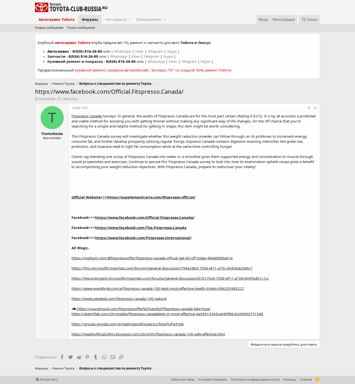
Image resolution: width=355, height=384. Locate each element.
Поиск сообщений (81, 27)
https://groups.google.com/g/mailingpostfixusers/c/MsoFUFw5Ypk (127, 323)
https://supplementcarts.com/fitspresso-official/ (151, 197)
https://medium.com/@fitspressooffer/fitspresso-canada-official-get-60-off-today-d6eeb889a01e (152, 258)
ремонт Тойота (218, 70)
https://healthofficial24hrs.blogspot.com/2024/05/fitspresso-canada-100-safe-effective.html (148, 334)
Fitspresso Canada (86, 116)
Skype (172, 51)
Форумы (90, 19)
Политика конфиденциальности (254, 379)
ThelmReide (46, 99)
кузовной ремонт (90, 70)
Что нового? (116, 19)
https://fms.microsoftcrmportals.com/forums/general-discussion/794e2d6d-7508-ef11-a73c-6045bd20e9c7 (161, 268)
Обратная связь (183, 379)
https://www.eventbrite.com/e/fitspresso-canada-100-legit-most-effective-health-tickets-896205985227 (157, 288)
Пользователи (149, 19)
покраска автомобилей (127, 70)
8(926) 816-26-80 (87, 51)
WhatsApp (123, 51)
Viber (139, 51)
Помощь (289, 379)
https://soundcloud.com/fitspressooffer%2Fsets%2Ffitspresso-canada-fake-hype (143, 308)
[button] (130, 19)
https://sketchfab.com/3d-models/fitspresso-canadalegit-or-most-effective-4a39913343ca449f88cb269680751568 (167, 313)
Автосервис (58, 51)
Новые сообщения (49, 27)
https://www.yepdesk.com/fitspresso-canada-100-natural (119, 298)
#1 (315, 108)
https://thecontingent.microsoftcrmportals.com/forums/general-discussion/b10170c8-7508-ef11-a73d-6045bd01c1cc (170, 278)
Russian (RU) (48, 379)
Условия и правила (212, 379)
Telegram (156, 51)
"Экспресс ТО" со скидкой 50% (176, 70)
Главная (306, 379)
